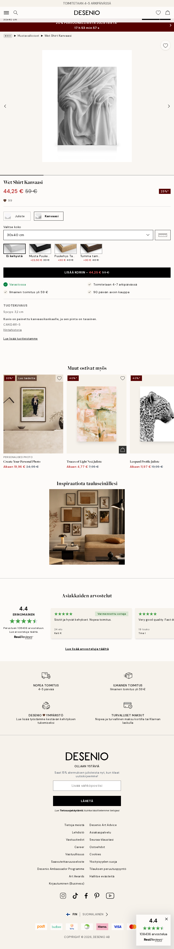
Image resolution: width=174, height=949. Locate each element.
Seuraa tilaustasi (102, 839)
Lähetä (87, 801)
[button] (163, 235)
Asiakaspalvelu (100, 832)
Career (79, 847)
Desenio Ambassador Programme (60, 869)
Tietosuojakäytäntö (71, 810)
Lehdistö (78, 832)
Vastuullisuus (74, 854)
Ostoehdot (97, 847)
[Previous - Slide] (5, 106)
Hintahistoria (12, 330)
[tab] (22, 173)
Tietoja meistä (74, 825)
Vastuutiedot (75, 839)
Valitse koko (12, 227)
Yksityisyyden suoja (103, 862)
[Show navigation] (6, 13)
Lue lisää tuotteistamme (20, 338)
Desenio (99, 937)
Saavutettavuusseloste (67, 862)
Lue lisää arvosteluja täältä (87, 649)
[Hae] (15, 13)
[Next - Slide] (169, 106)
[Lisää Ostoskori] (122, 450)
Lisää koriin (87, 272)
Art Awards (76, 876)
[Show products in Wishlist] (158, 13)
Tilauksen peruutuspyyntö (108, 869)
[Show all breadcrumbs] (7, 36)
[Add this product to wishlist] (165, 45)
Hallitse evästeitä (102, 876)
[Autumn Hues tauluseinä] (87, 527)
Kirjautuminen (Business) (66, 883)
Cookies (95, 854)
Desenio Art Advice (103, 825)
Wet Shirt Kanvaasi (58, 36)
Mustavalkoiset (28, 36)
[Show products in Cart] (167, 13)
